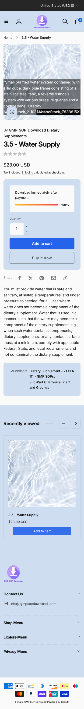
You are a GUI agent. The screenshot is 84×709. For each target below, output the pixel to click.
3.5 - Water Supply (23, 515)
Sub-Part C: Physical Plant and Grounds (49, 384)
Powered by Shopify (58, 701)
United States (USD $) (57, 5)
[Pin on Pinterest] (41, 278)
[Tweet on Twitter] (30, 278)
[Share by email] (53, 278)
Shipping (27, 172)
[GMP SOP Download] (13, 581)
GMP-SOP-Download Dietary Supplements (32, 133)
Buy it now (42, 258)
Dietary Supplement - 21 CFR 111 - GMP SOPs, (51, 373)
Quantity (15, 218)
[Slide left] (8, 82)
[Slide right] (75, 82)
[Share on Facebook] (19, 278)
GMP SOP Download (35, 701)
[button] (6, 21)
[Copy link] (65, 278)
